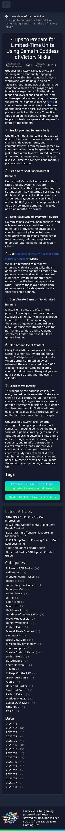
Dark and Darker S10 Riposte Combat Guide (29, 553)
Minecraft (12, 606)
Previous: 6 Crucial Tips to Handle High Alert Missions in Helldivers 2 (32, 486)
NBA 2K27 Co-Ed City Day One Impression (24, 518)
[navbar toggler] (6, 4)
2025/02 (11, 728)
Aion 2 (10, 681)
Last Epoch (13, 635)
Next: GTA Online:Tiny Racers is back (32, 497)
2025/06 (11, 745)
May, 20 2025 (41, 65)
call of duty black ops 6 (20, 585)
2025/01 (11, 724)
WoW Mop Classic (17, 618)
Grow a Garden (16, 639)
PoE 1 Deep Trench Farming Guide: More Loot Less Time (31, 541)
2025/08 (11, 753)
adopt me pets (15, 648)
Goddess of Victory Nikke (28, 16)
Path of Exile (14, 627)
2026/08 (11, 787)
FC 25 (9, 711)
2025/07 (11, 749)
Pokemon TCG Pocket (19, 568)
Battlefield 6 (14, 660)
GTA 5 (10, 597)
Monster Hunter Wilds (20, 576)
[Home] (32, 9)
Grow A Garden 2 (17, 677)
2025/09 (11, 757)
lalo (31, 65)
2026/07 (11, 782)
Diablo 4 (11, 580)
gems (50, 102)
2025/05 (11, 740)
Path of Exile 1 (15, 694)
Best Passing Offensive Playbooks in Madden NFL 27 (29, 534)
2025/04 (11, 736)
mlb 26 (10, 669)
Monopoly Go (14, 589)
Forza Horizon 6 (16, 665)
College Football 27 (18, 673)
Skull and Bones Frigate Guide (25, 547)
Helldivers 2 (13, 610)
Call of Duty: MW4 (17, 702)
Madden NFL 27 (16, 698)
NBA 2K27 (12, 707)
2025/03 (11, 732)
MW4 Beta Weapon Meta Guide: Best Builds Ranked (30, 526)
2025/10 (11, 761)
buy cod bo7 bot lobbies (21, 643)
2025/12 (11, 770)
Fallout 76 (12, 572)
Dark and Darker (16, 686)
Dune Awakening (17, 622)
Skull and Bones (16, 690)
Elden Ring (13, 601)
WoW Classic (14, 593)
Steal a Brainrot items (20, 652)
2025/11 (11, 766)
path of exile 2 (15, 656)
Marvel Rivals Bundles (20, 631)
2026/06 (11, 778)
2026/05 (11, 774)
